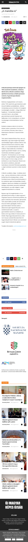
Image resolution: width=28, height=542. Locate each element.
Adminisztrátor (7, 16)
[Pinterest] (10, 22)
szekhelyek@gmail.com (19, 226)
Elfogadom (7, 539)
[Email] (21, 22)
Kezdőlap (4, 5)
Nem (14, 539)
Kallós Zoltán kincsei (16, 270)
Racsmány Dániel (6, 402)
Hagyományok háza (11, 5)
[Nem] (26, 536)
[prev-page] (3, 293)
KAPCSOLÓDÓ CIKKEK (7, 266)
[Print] (24, 22)
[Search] (26, 2)
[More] (22, 258)
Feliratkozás (22, 312)
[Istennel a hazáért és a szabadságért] (5, 287)
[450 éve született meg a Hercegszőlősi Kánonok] (14, 461)
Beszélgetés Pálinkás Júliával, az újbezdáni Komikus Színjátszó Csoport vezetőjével (12, 398)
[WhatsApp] (13, 22)
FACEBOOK (5, 297)
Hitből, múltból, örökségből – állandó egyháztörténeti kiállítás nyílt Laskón (11, 486)
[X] (6, 22)
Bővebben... (20, 539)
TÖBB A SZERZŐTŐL (20, 266)
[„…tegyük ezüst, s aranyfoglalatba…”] (5, 279)
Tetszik (23, 302)
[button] (2, 2)
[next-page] (5, 293)
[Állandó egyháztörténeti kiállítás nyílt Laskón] (14, 417)
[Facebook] (3, 22)
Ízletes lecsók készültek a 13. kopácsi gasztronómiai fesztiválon (11, 442)
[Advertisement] (14, 75)
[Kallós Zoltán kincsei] (5, 272)
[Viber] (17, 22)
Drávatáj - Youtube (7, 308)
